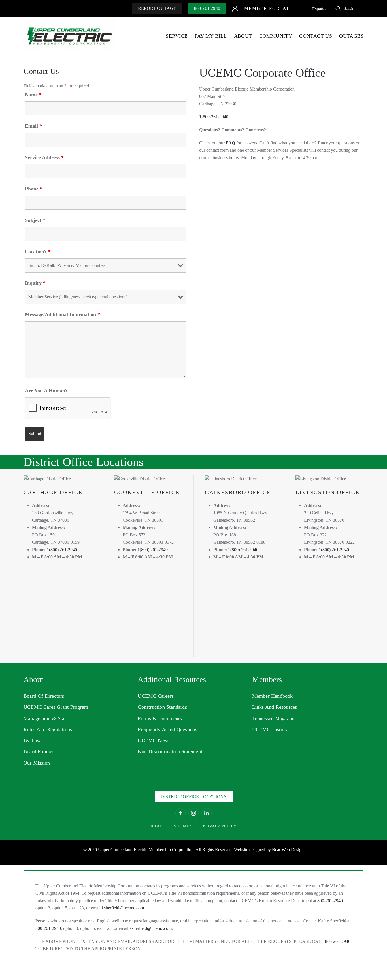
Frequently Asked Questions (167, 729)
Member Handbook (272, 696)
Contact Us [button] (315, 36)
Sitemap (183, 826)
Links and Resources (274, 707)
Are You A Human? (46, 390)
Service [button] (177, 36)
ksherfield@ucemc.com (123, 907)
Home (156, 826)
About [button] (243, 36)
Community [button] (275, 36)
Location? (38, 251)
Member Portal (267, 8)
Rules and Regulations (48, 729)
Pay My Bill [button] (211, 36)
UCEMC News (153, 740)
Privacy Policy (220, 826)
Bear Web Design (288, 849)
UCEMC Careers (156, 696)
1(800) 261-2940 (62, 549)
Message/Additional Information (62, 314)
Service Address (44, 157)
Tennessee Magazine (274, 718)
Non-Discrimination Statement (170, 751)
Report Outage (157, 8)
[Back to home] (70, 36)
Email (33, 126)
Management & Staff (46, 718)
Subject (35, 220)
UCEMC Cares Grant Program (56, 707)
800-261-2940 (207, 8)
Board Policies (39, 751)
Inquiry (35, 283)
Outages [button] (351, 36)
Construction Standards (162, 707)
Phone (33, 189)
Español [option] (319, 9)
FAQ (230, 142)
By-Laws (33, 740)
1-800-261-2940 (213, 116)
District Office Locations (194, 796)
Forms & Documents (160, 718)
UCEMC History (270, 729)
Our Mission (37, 763)
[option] (319, 9)
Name (33, 94)
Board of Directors (44, 696)
